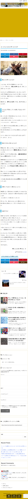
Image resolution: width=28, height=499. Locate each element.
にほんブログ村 (4, 477)
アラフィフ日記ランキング (6, 472)
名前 (2, 388)
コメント (2, 374)
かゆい (23, 248)
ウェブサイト (3, 399)
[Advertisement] (14, 23)
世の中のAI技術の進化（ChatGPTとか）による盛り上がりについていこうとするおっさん (17, 319)
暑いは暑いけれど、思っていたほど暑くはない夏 (11, 451)
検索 (2, 434)
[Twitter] (5, 54)
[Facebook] (14, 54)
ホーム (3, 40)
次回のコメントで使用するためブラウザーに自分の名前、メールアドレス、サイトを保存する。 (14, 406)
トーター (25, 252)
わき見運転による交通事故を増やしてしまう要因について (13, 449)
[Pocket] (14, 57)
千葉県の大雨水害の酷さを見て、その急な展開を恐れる (13, 453)
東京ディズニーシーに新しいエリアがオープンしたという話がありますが (17, 329)
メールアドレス (4, 394)
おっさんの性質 (10, 40)
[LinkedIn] (5, 57)
